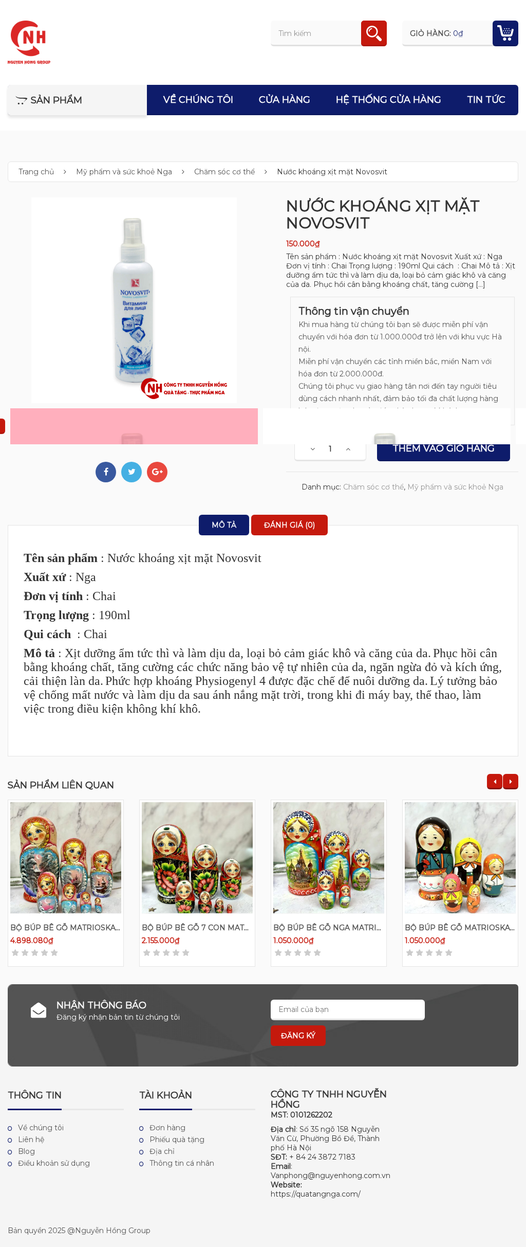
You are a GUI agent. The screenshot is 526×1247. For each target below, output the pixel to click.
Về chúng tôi (198, 99)
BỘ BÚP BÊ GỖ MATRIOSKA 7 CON (76, 927)
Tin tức (486, 99)
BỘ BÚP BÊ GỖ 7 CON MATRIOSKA (207, 927)
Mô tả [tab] (224, 525)
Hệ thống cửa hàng (388, 99)
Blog (26, 1151)
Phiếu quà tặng (176, 1139)
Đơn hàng (167, 1127)
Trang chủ (36, 171)
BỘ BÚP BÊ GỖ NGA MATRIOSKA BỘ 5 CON (355, 927)
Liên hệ (31, 1139)
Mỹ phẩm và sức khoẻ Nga (124, 171)
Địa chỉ (162, 1151)
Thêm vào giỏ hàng (443, 448)
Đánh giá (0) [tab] (289, 525)
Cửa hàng (284, 99)
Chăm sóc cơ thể (224, 171)
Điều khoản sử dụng (54, 1163)
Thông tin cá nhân (181, 1163)
